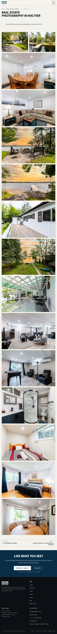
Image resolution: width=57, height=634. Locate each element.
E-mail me (37, 568)
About (31, 597)
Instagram (36, 624)
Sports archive (33, 603)
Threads (47, 624)
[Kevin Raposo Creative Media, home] (4, 2)
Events (31, 591)
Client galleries (33, 621)
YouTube (32, 624)
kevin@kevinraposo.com (35, 611)
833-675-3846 (38, 617)
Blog (3, 9)
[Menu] (53, 2)
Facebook (42, 624)
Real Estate (32, 588)
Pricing (31, 594)
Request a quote (22, 568)
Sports (31, 585)
